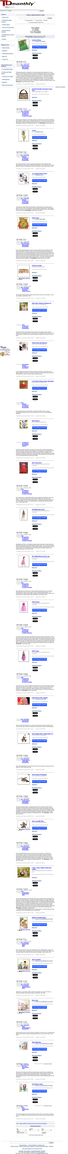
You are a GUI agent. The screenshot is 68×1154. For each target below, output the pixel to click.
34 (23, 1123)
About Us (4, 56)
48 (42, 1123)
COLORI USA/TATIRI (40, 699)
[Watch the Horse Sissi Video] (19, 1012)
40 (31, 1123)
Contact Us (5, 59)
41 (33, 1123)
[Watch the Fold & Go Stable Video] (19, 278)
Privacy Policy (27, 1151)
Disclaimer (21, 1151)
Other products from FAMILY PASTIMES (39, 43)
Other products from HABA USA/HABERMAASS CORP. (42, 921)
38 (28, 1123)
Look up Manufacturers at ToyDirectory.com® (32, 1148)
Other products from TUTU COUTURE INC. (40, 306)
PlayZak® (51, 1146)
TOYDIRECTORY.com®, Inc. (42, 1153)
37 (27, 1123)
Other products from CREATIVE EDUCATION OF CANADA (43, 467)
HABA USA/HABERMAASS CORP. (44, 919)
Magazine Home (23, 1145)
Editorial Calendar (15, 1146)
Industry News (6, 24)
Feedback (43, 1151)
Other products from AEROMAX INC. (39, 134)
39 (30, 1123)
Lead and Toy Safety (7, 76)
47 (41, 1123)
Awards (4, 39)
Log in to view (47, 1063)
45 (38, 1123)
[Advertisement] (5, 115)
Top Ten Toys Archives (8, 27)
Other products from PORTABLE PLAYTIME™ (41, 94)
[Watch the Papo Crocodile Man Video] (19, 829)
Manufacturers (6, 79)
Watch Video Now (26, 278)
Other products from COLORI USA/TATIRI (40, 701)
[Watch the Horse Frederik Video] (19, 970)
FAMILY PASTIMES (40, 41)
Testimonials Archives (7, 53)
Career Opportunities (35, 1151)
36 (26, 1123)
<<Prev (20, 1123)
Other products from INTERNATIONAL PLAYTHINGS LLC (43, 874)
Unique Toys (5, 17)
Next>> (45, 1123)
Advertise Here (40, 1145)
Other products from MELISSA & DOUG (39, 269)
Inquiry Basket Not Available (39, 46)
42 (34, 1123)
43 (35, 1123)
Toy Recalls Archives (7, 69)
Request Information (7, 85)
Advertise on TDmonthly (60, 86)
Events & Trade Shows (24, 1146)
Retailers (4, 82)
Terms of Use (42, 1152)
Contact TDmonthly (32, 1145)
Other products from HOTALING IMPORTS (40, 737)
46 (40, 1123)
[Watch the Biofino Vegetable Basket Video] (19, 929)
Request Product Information (41, 1146)
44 (37, 1123)
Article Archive (6, 47)
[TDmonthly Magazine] (17, 8)
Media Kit (4, 50)
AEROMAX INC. (39, 131)
